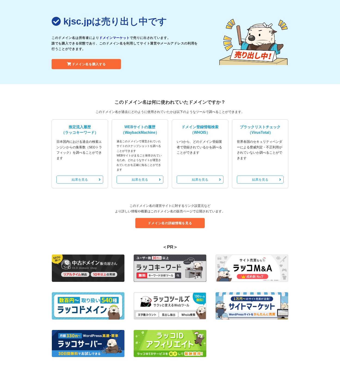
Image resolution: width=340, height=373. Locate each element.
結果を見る (80, 179)
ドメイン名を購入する (89, 64)
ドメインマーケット (114, 38)
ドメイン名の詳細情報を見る (170, 223)
